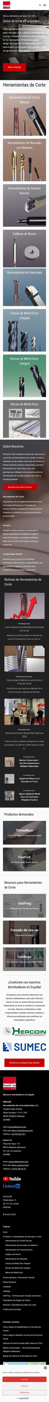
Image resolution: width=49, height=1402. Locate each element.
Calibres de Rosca (13, 1254)
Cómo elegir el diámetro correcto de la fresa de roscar (22, 1337)
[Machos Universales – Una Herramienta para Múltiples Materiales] (24, 762)
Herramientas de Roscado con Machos (21, 1245)
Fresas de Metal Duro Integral (17, 1263)
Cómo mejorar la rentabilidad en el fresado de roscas (22, 1329)
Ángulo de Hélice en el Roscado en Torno (20, 1356)
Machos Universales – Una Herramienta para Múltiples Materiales (21, 1350)
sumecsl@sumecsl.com (18, 1162)
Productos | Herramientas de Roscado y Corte (22, 1237)
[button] (45, 1368)
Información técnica (24, 677)
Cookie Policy (23, 1398)
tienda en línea (16, 559)
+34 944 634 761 (18, 1134)
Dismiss (24, 1386)
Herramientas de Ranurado (16, 1259)
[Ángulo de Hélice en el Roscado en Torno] (24, 778)
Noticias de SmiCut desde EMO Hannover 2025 (22, 1343)
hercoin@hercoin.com (17, 1127)
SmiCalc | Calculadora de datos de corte (19, 1305)
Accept (24, 1379)
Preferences (24, 1392)
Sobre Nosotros (13, 446)
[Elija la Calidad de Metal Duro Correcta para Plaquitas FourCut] (24, 795)
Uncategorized (24, 624)
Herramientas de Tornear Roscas (19, 1250)
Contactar (7, 1287)
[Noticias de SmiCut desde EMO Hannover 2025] (24, 724)
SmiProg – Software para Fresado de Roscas (22, 1296)
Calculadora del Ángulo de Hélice (16, 1300)
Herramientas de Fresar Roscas (18, 1241)
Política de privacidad (12, 1309)
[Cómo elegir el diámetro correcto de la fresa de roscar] (24, 670)
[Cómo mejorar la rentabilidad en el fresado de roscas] (24, 617)
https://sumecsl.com (20, 1165)
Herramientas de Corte (24, 85)
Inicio (5, 1232)
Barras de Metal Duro (14, 1272)
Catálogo (6, 1291)
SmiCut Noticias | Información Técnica (18, 1277)
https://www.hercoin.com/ (22, 1130)
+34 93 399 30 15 (18, 1169)
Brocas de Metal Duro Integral (17, 1268)
